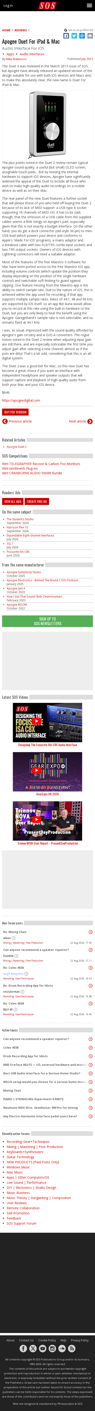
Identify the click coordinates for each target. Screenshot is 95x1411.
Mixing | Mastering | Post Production (23, 942)
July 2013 (87, 59)
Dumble (8, 956)
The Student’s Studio (20, 519)
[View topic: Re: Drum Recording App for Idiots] (91, 986)
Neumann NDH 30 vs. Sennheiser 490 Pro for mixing (40, 1108)
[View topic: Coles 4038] (91, 1048)
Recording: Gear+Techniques (18, 978)
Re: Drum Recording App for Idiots (28, 986)
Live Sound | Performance (26, 1182)
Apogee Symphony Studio (24, 572)
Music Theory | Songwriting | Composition (39, 1198)
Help (63, 1340)
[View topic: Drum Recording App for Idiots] (91, 1056)
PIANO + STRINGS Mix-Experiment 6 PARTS (33, 1099)
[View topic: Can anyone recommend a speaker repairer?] (91, 950)
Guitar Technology (20, 1157)
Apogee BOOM (17, 605)
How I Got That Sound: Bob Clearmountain (34, 596)
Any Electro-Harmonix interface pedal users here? (40, 1116)
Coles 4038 (10, 1048)
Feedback (14, 1218)
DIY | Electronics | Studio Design (31, 1187)
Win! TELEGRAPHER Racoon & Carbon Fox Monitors (41, 464)
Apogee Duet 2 (17, 447)
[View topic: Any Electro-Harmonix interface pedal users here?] (91, 1116)
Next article (77, 421)
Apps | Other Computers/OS (28, 1177)
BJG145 (8, 1009)
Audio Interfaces (32, 54)
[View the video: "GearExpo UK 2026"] (47, 772)
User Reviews (17, 1203)
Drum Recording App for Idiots (25, 1056)
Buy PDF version (15, 412)
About (10, 1340)
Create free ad (37, 501)
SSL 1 (10, 544)
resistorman (11, 992)
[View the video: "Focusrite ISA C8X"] (47, 722)
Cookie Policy (47, 1340)
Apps (10, 54)
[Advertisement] (47, 661)
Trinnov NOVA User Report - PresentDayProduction (47, 843)
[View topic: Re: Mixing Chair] (91, 932)
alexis (7, 938)
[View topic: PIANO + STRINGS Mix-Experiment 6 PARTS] (91, 1099)
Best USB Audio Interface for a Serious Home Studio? (41, 1073)
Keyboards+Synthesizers (25, 1152)
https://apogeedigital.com (21, 400)
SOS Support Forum (21, 1223)
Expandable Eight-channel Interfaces (30, 535)
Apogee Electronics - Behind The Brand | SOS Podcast (42, 580)
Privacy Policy (80, 1340)
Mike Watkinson (16, 59)
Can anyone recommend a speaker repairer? (36, 950)
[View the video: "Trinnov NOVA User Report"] (47, 821)
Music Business (18, 1192)
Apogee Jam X (16, 588)
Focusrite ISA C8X (18, 552)
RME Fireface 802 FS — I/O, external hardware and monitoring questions (46, 1065)
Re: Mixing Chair (15, 932)
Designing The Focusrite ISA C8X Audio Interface (47, 744)
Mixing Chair (12, 1090)
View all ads (12, 501)
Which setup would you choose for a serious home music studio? (46, 1082)
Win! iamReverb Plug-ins (20, 468)
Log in (8, 5)
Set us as (80, 30)
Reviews (21, 30)
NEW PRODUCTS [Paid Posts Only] (33, 1162)
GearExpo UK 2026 (47, 793)
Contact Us (26, 1340)
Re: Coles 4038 (13, 968)
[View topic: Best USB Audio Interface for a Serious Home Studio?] (91, 1073)
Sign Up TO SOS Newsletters (47, 621)
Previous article (20, 421)
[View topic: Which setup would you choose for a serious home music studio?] (91, 1082)
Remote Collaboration (23, 1208)
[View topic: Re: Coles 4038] (91, 968)
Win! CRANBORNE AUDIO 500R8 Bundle (32, 473)
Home (6, 30)
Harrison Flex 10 (17, 527)
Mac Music (15, 1172)
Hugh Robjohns (13, 974)
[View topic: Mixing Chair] (91, 1091)
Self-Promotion (18, 1213)
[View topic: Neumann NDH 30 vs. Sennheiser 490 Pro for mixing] (91, 1108)
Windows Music (18, 1167)
